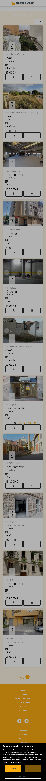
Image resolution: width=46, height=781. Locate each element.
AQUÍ (5, 757)
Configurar (23, 776)
